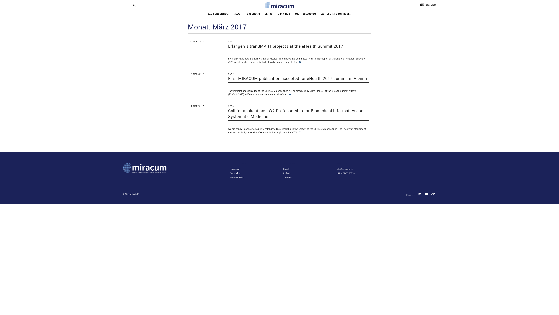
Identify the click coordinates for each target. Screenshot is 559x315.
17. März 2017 (197, 74)
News (237, 13)
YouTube (287, 177)
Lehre (269, 13)
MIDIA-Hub (283, 13)
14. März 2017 (197, 106)
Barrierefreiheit (237, 177)
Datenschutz (235, 173)
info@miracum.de (345, 169)
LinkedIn (287, 173)
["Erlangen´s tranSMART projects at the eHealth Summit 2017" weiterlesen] (300, 62)
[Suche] (134, 5)
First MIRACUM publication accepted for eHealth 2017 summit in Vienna (297, 78)
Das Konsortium (218, 13)
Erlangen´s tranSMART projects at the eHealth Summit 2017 (285, 46)
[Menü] (127, 5)
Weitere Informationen (336, 13)
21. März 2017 (197, 41)
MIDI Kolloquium (305, 13)
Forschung (252, 13)
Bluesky (286, 169)
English (431, 5)
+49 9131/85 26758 (346, 173)
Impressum (235, 169)
